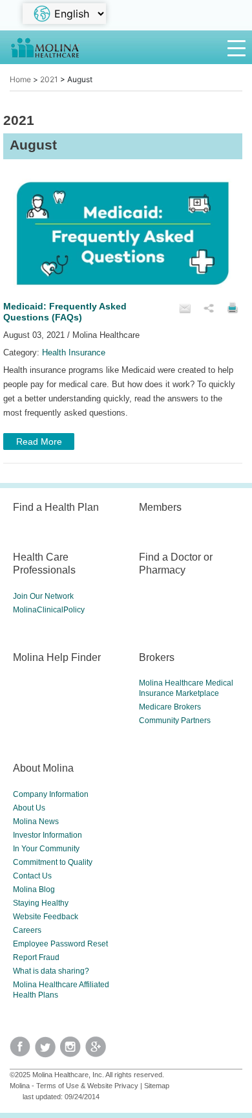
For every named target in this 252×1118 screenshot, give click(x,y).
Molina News (36, 821)
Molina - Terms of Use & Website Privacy (74, 1086)
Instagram (72, 1051)
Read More (39, 441)
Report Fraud (36, 957)
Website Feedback (45, 916)
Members (160, 507)
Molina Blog (34, 889)
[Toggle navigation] (236, 48)
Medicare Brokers (170, 706)
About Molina (43, 768)
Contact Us (32, 875)
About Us (29, 807)
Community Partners (175, 720)
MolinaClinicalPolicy (49, 609)
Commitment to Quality (52, 862)
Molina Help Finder (57, 657)
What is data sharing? (51, 971)
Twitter (22, 1051)
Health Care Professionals (44, 563)
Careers (27, 930)
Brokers (156, 657)
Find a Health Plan (56, 507)
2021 (49, 79)
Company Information (51, 794)
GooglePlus (97, 1051)
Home (20, 79)
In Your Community (46, 848)
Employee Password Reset (60, 943)
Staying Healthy (40, 903)
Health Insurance (73, 352)
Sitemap (156, 1086)
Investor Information (47, 835)
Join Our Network (43, 596)
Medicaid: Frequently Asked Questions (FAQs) (65, 311)
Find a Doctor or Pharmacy (176, 563)
